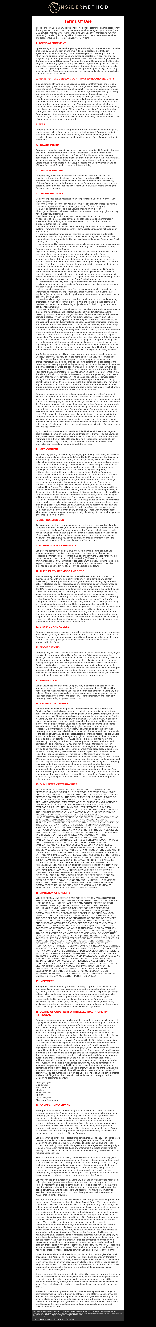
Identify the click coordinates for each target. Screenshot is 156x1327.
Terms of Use (70, 1319)
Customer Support (45, 1319)
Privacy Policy (58, 1319)
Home (35, 1319)
